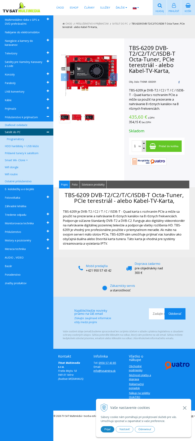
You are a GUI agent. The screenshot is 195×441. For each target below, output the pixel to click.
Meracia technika (15, 249)
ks (140, 146)
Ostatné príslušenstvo (18, 181)
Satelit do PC (13, 132)
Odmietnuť (144, 429)
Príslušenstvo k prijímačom (21, 117)
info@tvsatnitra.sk (105, 371)
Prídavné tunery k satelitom (21, 153)
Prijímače (10, 108)
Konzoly (10, 74)
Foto (75, 184)
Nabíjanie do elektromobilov (22, 32)
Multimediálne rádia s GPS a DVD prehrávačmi (22, 21)
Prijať (107, 429)
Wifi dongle (11, 167)
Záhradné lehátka (15, 206)
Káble (8, 100)
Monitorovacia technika (19, 223)
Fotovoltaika (12, 197)
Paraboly (10, 83)
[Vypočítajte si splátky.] (148, 161)
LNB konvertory (14, 91)
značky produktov (15, 283)
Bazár (8, 266)
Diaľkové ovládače (16, 125)
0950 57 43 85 (107, 363)
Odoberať (175, 313)
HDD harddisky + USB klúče (22, 146)
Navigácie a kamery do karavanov (19, 43)
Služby (105, 7)
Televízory (11, 53)
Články (89, 7)
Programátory (15, 139)
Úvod (60, 7)
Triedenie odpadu (15, 215)
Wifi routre (11, 174)
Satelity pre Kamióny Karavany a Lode (23, 64)
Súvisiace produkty (93, 184)
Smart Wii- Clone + (16, 160)
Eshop (74, 7)
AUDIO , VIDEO (14, 257)
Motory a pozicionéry (18, 240)
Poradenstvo (13, 274)
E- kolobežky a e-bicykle (19, 189)
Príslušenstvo (13, 232)
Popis (64, 184)
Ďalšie (120, 7)
